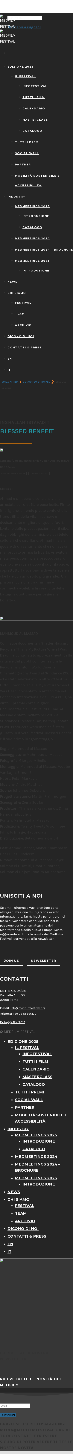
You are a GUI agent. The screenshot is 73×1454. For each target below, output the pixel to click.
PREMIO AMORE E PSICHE (13, 473)
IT (9, 370)
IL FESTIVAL (25, 76)
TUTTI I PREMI (27, 142)
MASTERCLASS (35, 119)
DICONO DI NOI (20, 336)
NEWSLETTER (43, 961)
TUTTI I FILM (33, 97)
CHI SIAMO (16, 293)
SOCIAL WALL (27, 153)
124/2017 (12, 1022)
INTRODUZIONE (35, 216)
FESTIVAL (23, 302)
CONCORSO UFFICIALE (36, 382)
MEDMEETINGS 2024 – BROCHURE (44, 249)
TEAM (20, 314)
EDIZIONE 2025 (20, 66)
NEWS (12, 281)
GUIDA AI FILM (9, 382)
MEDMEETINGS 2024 (32, 238)
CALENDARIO (33, 108)
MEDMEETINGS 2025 (32, 206)
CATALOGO (32, 131)
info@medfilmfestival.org (27, 1008)
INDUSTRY (16, 196)
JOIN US (11, 961)
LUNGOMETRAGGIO (39, 473)
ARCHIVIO (23, 325)
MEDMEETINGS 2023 (32, 261)
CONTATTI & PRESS (24, 347)
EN (9, 358)
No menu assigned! (24, 27)
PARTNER (23, 164)
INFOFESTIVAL (34, 86)
